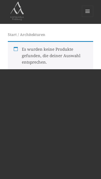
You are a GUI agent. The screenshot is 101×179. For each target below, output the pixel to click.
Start (12, 34)
